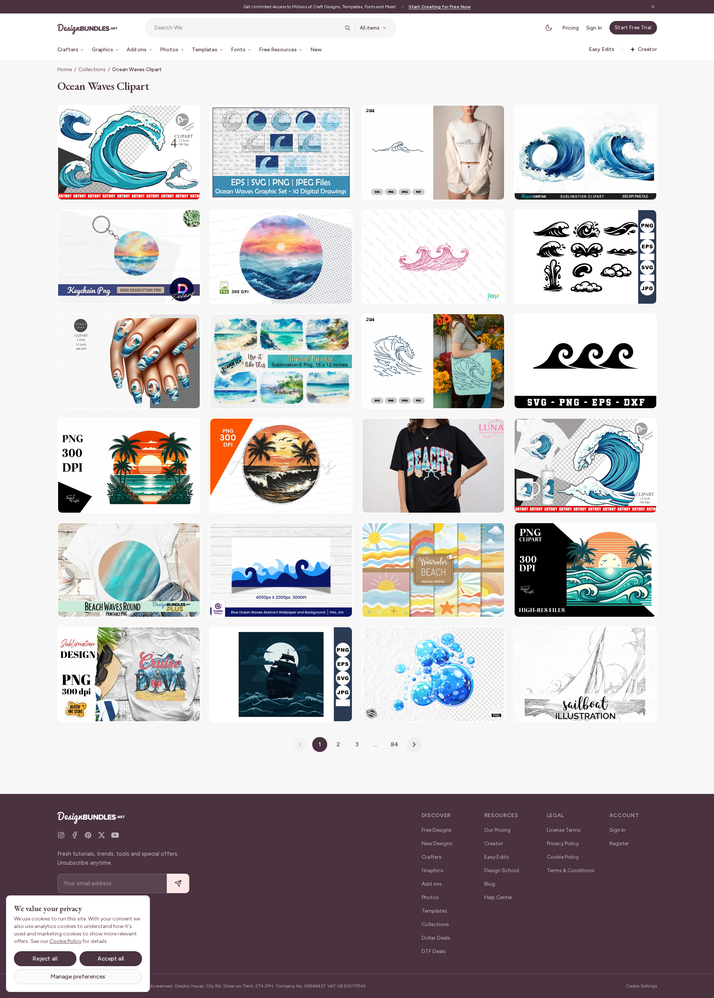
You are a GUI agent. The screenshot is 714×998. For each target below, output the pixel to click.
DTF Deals (434, 951)
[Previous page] (300, 744)
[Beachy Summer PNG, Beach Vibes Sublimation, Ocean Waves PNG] (433, 466)
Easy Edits (496, 857)
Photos (430, 897)
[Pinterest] (88, 835)
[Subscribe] (178, 884)
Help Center (498, 897)
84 (394, 744)
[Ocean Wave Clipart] (129, 153)
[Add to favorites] (190, 115)
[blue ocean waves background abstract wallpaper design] (281, 570)
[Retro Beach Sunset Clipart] (129, 466)
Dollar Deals (436, 938)
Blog (489, 884)
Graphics (432, 870)
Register (619, 843)
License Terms (564, 830)
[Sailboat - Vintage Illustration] (585, 674)
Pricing (570, 28)
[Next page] (414, 744)
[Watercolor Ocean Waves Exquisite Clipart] (585, 153)
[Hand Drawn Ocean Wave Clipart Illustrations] (585, 257)
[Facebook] (74, 835)
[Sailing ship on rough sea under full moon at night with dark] (281, 674)
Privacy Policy (563, 843)
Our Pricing (497, 830)
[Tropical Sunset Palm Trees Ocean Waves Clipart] (281, 466)
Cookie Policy (563, 857)
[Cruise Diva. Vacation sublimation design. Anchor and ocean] (129, 674)
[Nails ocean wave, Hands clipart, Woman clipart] (129, 361)
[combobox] (247, 27)
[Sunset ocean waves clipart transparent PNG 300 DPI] (281, 257)
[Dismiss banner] (653, 6)
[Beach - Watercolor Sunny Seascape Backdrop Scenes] (433, 570)
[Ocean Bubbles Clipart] (433, 674)
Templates (434, 911)
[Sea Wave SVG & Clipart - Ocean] (433, 153)
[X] (101, 835)
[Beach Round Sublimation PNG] (129, 570)
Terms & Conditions (570, 870)
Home (64, 69)
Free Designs (437, 830)
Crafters (432, 857)
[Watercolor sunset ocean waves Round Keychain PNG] (129, 257)
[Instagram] (61, 835)
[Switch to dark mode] (549, 28)
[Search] (347, 27)
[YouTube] (115, 835)
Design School (501, 870)
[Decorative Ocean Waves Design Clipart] (281, 153)
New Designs (437, 843)
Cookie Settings (641, 986)
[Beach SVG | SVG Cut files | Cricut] (585, 361)
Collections (92, 69)
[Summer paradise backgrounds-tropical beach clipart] (281, 361)
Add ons (432, 884)
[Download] (174, 115)
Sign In (594, 28)
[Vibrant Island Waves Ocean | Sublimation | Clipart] (585, 570)
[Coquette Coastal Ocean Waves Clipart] (433, 257)
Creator (493, 843)
